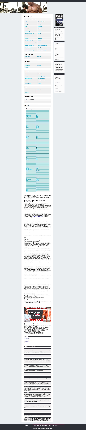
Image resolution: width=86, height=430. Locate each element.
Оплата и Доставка (45, 425)
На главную (34, 425)
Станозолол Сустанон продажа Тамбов (58, 77)
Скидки (50, 425)
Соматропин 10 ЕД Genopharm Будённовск (59, 85)
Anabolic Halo (56, 48)
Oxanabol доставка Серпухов (58, 88)
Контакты (56, 425)
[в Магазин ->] (59, 25)
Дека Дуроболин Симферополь (57, 82)
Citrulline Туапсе (27, 338)
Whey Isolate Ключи (27, 341)
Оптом (53, 425)
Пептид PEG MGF (57, 43)
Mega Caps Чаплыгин (27, 342)
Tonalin (56, 55)
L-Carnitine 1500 (57, 54)
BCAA (56, 53)
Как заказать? (39, 425)
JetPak (56, 49)
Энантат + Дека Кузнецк (58, 78)
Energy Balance (57, 59)
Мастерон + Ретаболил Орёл (58, 91)
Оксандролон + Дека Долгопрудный (37, 216)
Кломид (56, 44)
